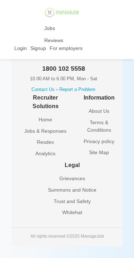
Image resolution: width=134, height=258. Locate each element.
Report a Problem (77, 89)
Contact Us (43, 89)
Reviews (53, 40)
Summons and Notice (72, 190)
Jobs (49, 28)
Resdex (45, 142)
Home (45, 119)
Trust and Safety (72, 201)
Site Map (99, 152)
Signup (38, 48)
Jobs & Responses (45, 131)
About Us (99, 111)
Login (20, 48)
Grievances (72, 178)
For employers (66, 48)
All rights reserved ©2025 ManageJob (67, 236)
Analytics (45, 153)
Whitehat (72, 212)
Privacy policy (99, 141)
